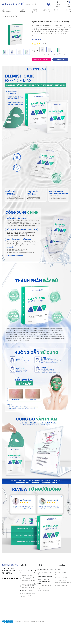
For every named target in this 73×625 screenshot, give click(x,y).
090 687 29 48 (46, 586)
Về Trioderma (6, 11)
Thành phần (34, 11)
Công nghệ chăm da (50, 11)
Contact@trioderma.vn (43, 590)
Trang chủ (5, 16)
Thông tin (68, 11)
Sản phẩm (22, 11)
